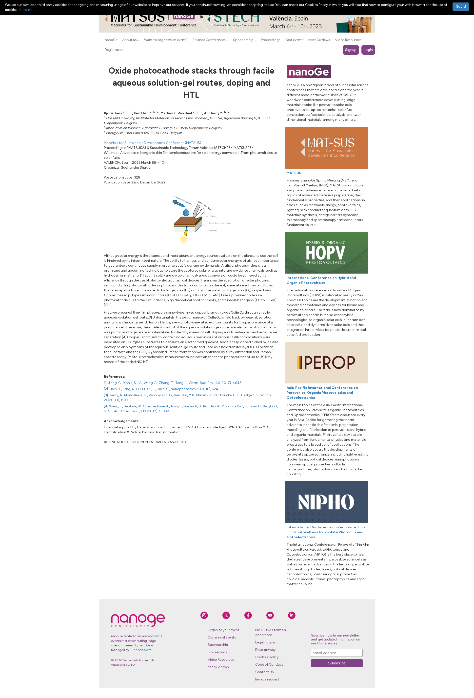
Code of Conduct (269, 664)
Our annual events (222, 637)
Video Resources (221, 660)
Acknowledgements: (121, 421)
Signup (350, 50)
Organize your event (223, 630)
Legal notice (265, 642)
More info (26, 10)
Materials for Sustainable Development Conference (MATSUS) (152, 143)
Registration (114, 50)
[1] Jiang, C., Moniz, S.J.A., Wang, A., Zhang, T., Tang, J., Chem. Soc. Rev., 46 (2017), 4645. (173, 383)
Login (368, 50)
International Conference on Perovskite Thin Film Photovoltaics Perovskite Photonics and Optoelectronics (326, 532)
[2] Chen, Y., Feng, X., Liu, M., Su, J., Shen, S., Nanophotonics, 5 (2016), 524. (161, 389)
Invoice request (267, 679)
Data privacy (265, 650)
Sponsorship (218, 645)
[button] (138, 40)
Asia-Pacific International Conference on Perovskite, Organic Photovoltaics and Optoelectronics (322, 393)
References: (114, 377)
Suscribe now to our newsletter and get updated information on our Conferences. (335, 639)
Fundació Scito (140, 650)
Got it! (461, 6)
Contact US (264, 672)
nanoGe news (218, 667)
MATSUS (294, 173)
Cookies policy (266, 657)
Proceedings (217, 652)
